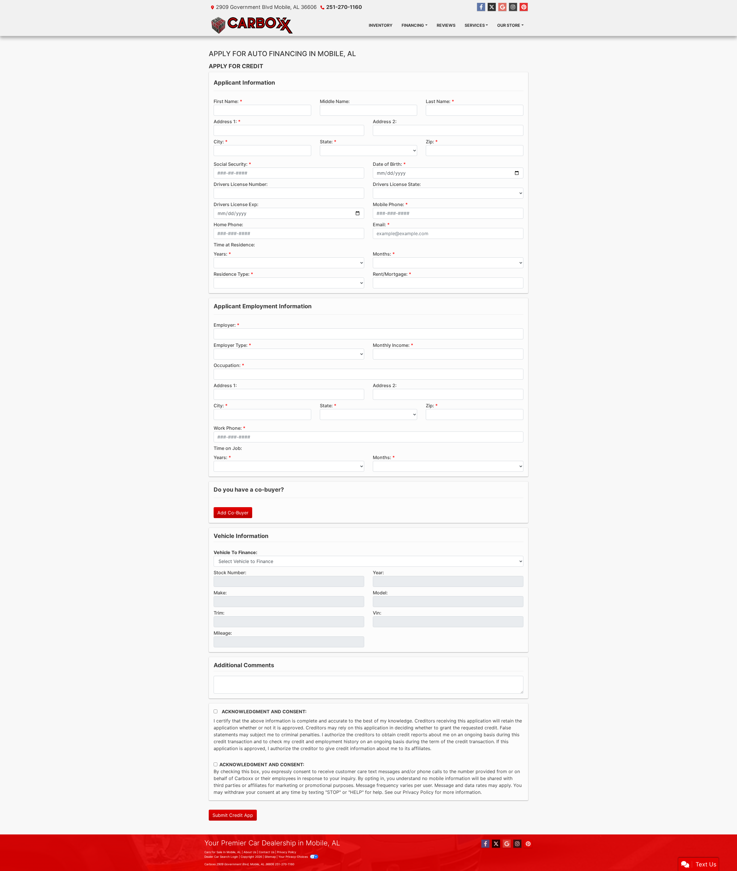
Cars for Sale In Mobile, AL (222, 852)
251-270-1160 (344, 7)
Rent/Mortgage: (390, 274)
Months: (382, 254)
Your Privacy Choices (293, 856)
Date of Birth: (387, 164)
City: (219, 141)
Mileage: (223, 633)
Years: (220, 254)
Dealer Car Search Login (221, 856)
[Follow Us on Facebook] (481, 7)
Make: (220, 593)
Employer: (225, 325)
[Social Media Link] (513, 7)
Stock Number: (230, 572)
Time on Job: (228, 448)
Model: (380, 593)
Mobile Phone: (388, 204)
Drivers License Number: (241, 184)
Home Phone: (228, 224)
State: (326, 141)
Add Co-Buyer (232, 513)
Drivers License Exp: (236, 204)
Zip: (430, 141)
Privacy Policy (418, 792)
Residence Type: (232, 274)
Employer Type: (231, 345)
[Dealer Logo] (252, 25)
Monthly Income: (391, 345)
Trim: (219, 613)
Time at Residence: (234, 245)
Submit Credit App (232, 815)
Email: (379, 224)
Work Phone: (228, 428)
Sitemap (270, 856)
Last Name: (438, 101)
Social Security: (231, 164)
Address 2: (385, 121)
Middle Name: (335, 101)
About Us (250, 852)
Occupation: (227, 365)
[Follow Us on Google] (502, 7)
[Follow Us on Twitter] (492, 7)
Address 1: (225, 121)
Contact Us (266, 852)
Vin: (377, 613)
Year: (378, 572)
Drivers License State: (397, 184)
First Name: (226, 101)
